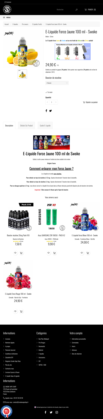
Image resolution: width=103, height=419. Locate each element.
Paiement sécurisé (10, 350)
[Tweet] (50, 111)
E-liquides (41, 354)
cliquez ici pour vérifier (64, 407)
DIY (40, 361)
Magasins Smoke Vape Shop (13, 361)
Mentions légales (9, 342)
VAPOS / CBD (42, 365)
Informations (9, 381)
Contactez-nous (9, 368)
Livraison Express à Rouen (12, 372)
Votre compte (76, 333)
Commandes (75, 342)
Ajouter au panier (90, 102)
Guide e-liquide (45, 125)
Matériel (41, 350)
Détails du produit (26, 125)
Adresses (74, 350)
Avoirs (73, 346)
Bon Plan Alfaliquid (44, 339)
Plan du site (8, 365)
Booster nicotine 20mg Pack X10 (18, 235)
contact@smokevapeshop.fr (20, 402)
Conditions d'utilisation (11, 354)
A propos (7, 346)
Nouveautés (42, 346)
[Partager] (46, 111)
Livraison (7, 339)
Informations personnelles (79, 339)
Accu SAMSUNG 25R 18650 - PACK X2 (51, 235)
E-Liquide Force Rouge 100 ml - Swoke (18, 293)
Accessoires (42, 357)
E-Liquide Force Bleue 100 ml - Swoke (85, 235)
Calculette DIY (9, 357)
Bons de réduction (77, 354)
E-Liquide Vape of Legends (12, 376)
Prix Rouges (42, 342)
